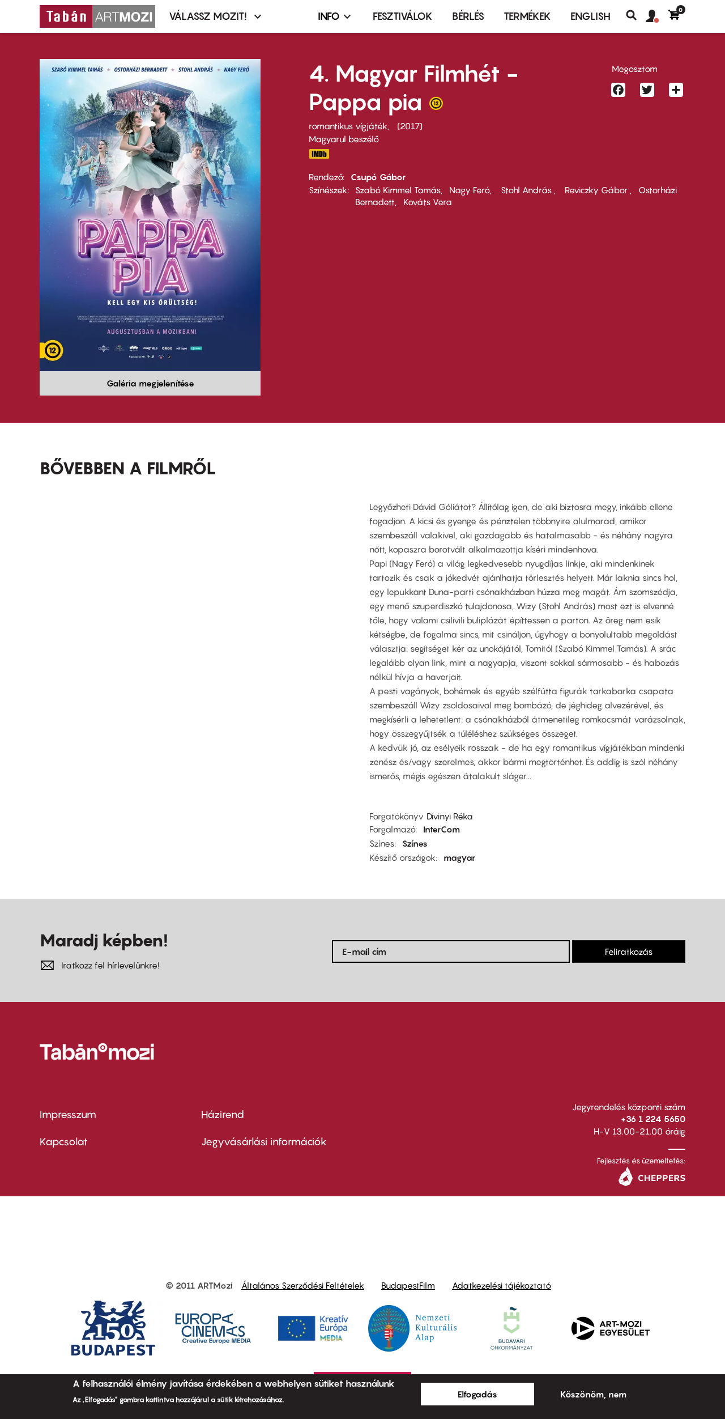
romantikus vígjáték (348, 126)
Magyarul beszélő (344, 139)
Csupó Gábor (378, 177)
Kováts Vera (427, 202)
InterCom (441, 829)
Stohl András (526, 190)
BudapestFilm (408, 1285)
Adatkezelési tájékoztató (501, 1285)
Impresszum (68, 1114)
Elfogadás (477, 1394)
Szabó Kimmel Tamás (398, 190)
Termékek (527, 16)
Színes (415, 843)
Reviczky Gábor (596, 190)
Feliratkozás (628, 951)
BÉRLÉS (468, 16)
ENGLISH (590, 16)
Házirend (222, 1114)
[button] (657, 16)
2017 (410, 126)
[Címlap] (97, 16)
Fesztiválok (403, 16)
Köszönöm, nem (593, 1394)
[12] (436, 106)
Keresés (636, 15)
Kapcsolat (64, 1142)
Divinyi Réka (450, 816)
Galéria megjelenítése (150, 383)
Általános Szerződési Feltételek (302, 1285)
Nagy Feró (469, 190)
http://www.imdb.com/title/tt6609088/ (319, 154)
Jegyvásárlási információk (264, 1142)
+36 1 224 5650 (653, 1119)
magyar (459, 857)
